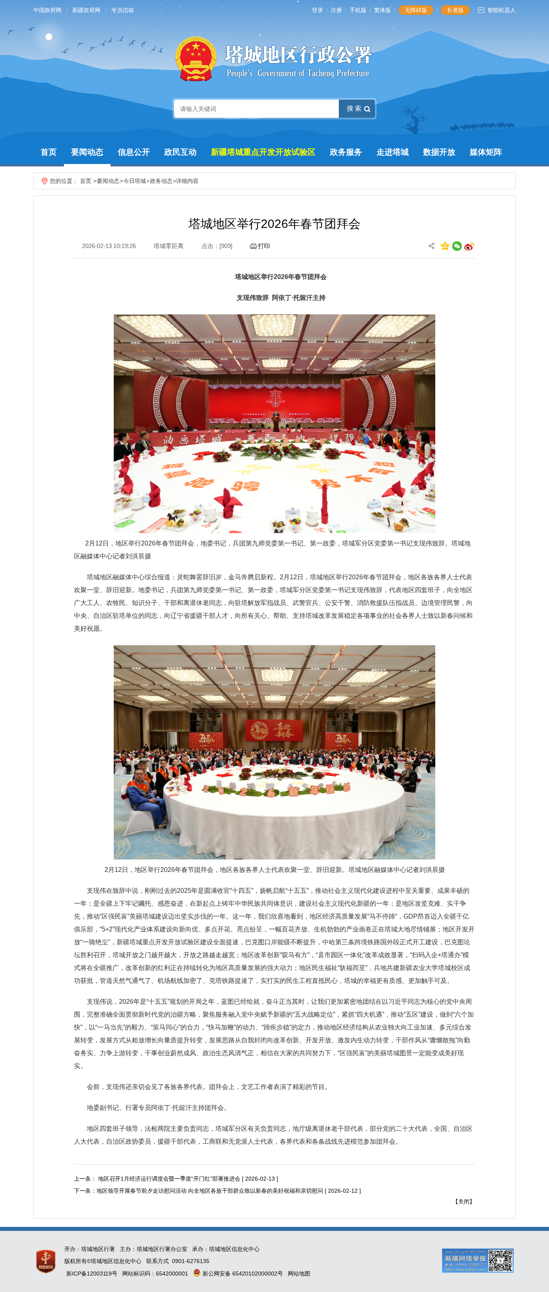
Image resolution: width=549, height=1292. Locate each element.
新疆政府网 (86, 10)
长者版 (455, 10)
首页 (49, 152)
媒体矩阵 (486, 152)
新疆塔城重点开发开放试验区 (263, 152)
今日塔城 (134, 181)
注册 (336, 10)
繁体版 (382, 10)
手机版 (358, 10)
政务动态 (161, 181)
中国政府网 (47, 10)
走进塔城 (393, 152)
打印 (264, 245)
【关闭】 (464, 1201)
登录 (317, 10)
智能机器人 (502, 10)
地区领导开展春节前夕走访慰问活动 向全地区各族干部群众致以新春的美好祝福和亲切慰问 (209, 1190)
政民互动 (180, 152)
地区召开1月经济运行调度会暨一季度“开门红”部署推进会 (168, 1178)
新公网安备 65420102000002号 (242, 1273)
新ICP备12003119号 (91, 1273)
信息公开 (134, 152)
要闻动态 (87, 152)
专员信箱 (122, 10)
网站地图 (299, 1273)
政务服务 (346, 152)
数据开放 (439, 152)
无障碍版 (416, 10)
